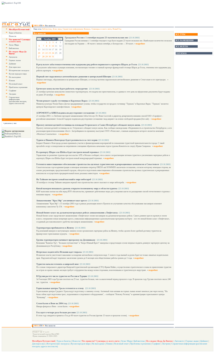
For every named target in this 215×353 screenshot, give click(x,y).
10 (53, 46)
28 (43, 56)
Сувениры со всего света (102, 29)
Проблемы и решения (18, 87)
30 (50, 56)
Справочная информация (73, 29)
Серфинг (12, 91)
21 (43, 53)
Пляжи (12, 80)
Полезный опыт (15, 84)
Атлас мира (57, 29)
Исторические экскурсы (19, 70)
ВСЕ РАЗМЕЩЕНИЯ (185, 40)
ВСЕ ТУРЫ (180, 34)
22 (46, 53)
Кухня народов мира (18, 74)
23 (50, 53)
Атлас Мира (14, 45)
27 (39, 56)
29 (46, 56)
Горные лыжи (15, 60)
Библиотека (14, 48)
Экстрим (12, 94)
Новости (12, 36)
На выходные (15, 77)
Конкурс (87, 29)
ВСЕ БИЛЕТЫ (182, 46)
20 (39, 53)
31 (53, 56)
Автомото (13, 57)
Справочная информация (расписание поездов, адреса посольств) (18, 100)
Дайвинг (12, 64)
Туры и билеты (15, 33)
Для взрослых (15, 67)
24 (53, 53)
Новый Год (117, 29)
